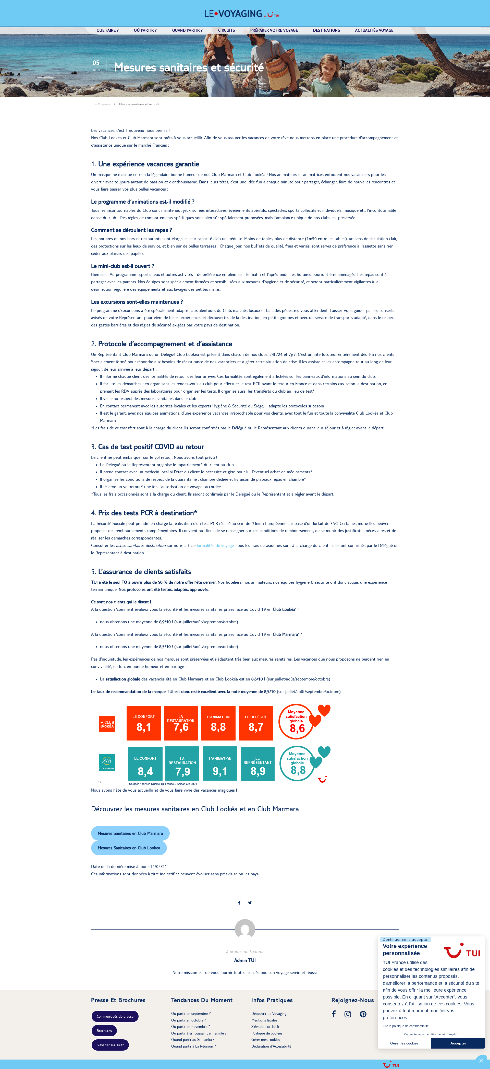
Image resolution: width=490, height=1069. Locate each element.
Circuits (226, 30)
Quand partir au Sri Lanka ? (193, 1039)
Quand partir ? (187, 30)
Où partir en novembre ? (190, 1026)
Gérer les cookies (404, 1043)
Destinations (326, 30)
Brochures (104, 1031)
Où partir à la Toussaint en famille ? (199, 1033)
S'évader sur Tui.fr (110, 1045)
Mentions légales (264, 1020)
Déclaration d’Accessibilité (271, 1046)
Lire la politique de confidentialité (406, 1026)
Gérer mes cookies (265, 1039)
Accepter (458, 1043)
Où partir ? (145, 30)
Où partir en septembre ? (191, 1013)
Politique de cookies (266, 1033)
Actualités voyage (374, 30)
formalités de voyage (215, 545)
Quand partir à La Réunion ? (193, 1046)
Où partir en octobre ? (188, 1020)
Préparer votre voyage (274, 30)
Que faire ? (108, 30)
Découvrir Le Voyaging (268, 1013)
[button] (481, 1060)
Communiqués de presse (115, 1016)
